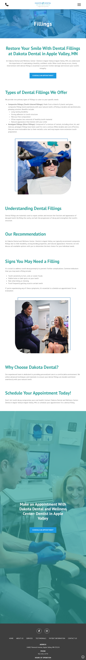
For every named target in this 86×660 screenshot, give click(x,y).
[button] (79, 4)
